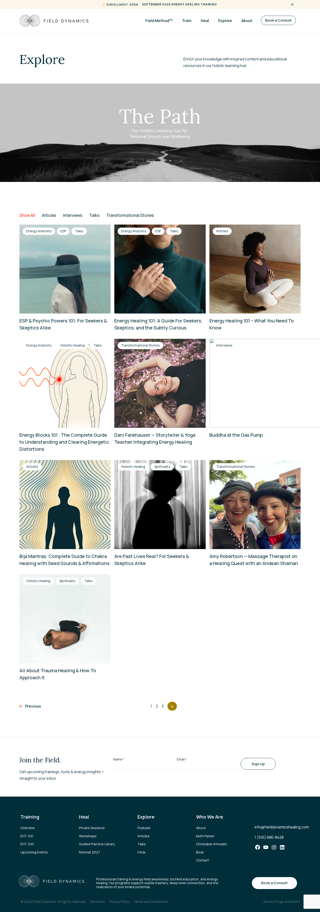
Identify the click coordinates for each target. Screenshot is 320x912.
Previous (33, 706)
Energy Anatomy (39, 231)
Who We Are (209, 817)
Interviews (72, 215)
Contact (202, 860)
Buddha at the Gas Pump (236, 435)
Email (182, 759)
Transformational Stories (130, 215)
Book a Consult (278, 20)
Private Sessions (92, 828)
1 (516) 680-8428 (269, 837)
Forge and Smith (287, 901)
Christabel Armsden (211, 844)
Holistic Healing (72, 345)
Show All (27, 215)
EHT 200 (27, 844)
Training (29, 817)
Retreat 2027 (89, 852)
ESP (63, 231)
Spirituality (162, 466)
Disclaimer (98, 901)
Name (118, 759)
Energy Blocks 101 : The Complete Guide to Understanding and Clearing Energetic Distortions (64, 442)
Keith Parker (205, 836)
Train (186, 20)
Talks (94, 215)
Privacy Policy (119, 901)
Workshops (88, 836)
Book (200, 852)
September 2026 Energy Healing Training (179, 4)
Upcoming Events (34, 852)
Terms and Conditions (150, 901)
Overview (27, 828)
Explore (225, 20)
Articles (49, 215)
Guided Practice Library (97, 844)
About (246, 20)
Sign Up (258, 763)
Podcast (144, 828)
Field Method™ (159, 20)
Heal (205, 20)
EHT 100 (26, 836)
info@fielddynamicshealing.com (282, 827)
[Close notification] (292, 4)
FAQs (141, 852)
